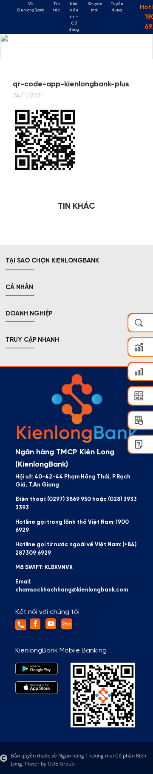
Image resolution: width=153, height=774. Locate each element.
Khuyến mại (95, 7)
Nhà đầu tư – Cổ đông (73, 17)
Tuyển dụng (116, 7)
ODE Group (61, 763)
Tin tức (56, 7)
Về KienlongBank (30, 7)
